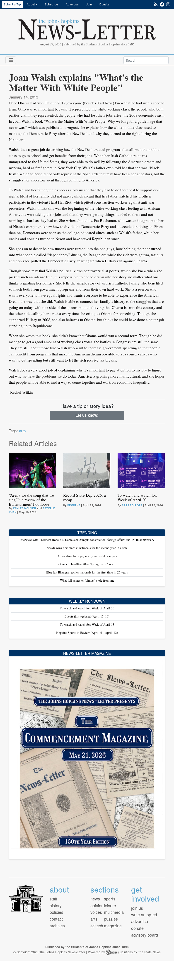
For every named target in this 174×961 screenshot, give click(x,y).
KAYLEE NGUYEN (24, 508)
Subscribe (51, 4)
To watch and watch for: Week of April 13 (87, 624)
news (95, 899)
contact (56, 919)
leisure (110, 905)
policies (56, 912)
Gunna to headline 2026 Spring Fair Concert (87, 564)
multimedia (114, 912)
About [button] (31, 4)
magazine (113, 925)
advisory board (144, 935)
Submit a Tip (12, 4)
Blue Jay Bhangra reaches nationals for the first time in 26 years (87, 572)
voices (96, 912)
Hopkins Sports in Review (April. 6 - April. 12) (87, 632)
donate (137, 928)
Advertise (72, 4)
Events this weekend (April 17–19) (87, 616)
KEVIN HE (73, 505)
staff (53, 899)
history (56, 905)
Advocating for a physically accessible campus (87, 556)
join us (137, 908)
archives (57, 925)
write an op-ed (144, 914)
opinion (97, 905)
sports (109, 899)
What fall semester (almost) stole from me (87, 580)
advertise (139, 921)
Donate (104, 4)
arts (22, 430)
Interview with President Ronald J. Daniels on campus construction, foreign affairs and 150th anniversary (87, 540)
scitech (96, 925)
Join (89, 4)
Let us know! (87, 415)
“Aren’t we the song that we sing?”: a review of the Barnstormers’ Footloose (31, 499)
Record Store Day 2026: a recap (84, 497)
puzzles (111, 919)
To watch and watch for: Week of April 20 (137, 497)
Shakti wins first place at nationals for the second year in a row (87, 548)
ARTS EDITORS (132, 505)
